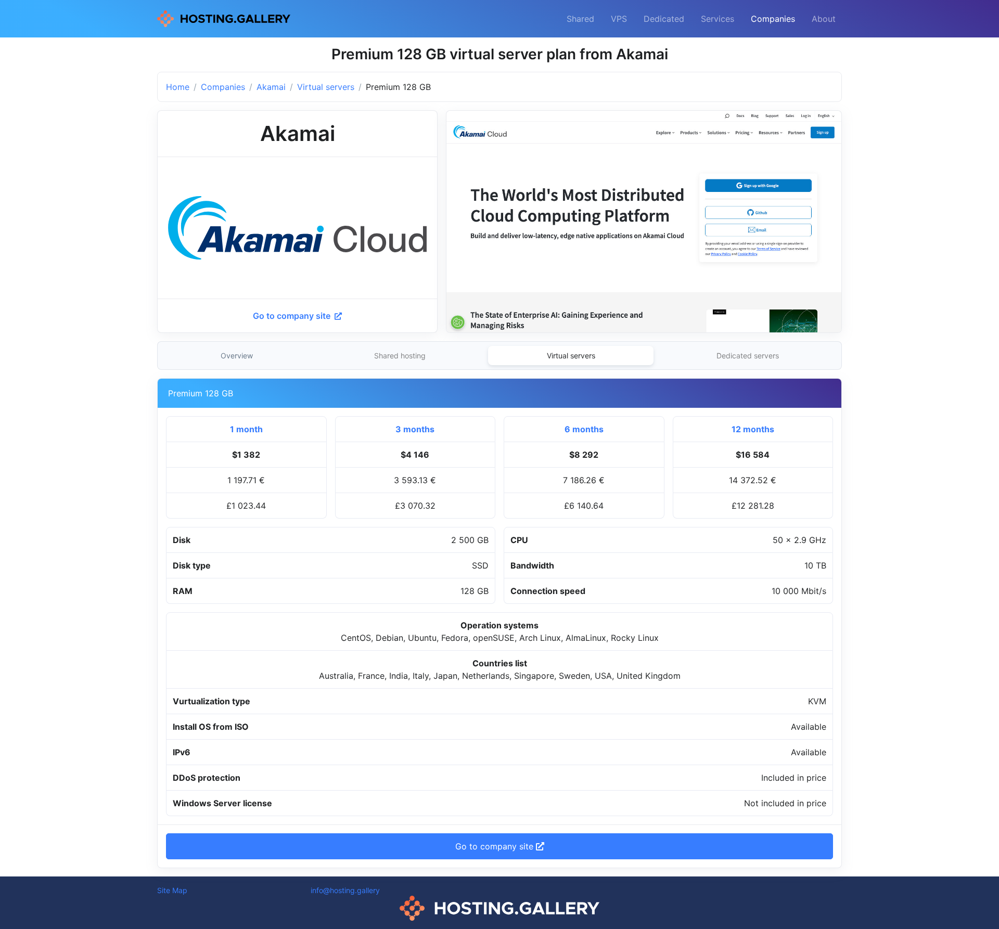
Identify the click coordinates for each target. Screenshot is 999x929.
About (824, 19)
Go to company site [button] (495, 846)
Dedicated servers (747, 355)
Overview (237, 355)
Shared (580, 19)
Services (717, 19)
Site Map (172, 890)
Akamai (271, 87)
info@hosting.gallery (345, 890)
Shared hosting (400, 355)
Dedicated (664, 19)
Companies (773, 19)
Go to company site (292, 316)
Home (177, 87)
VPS (619, 19)
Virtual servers (325, 87)
